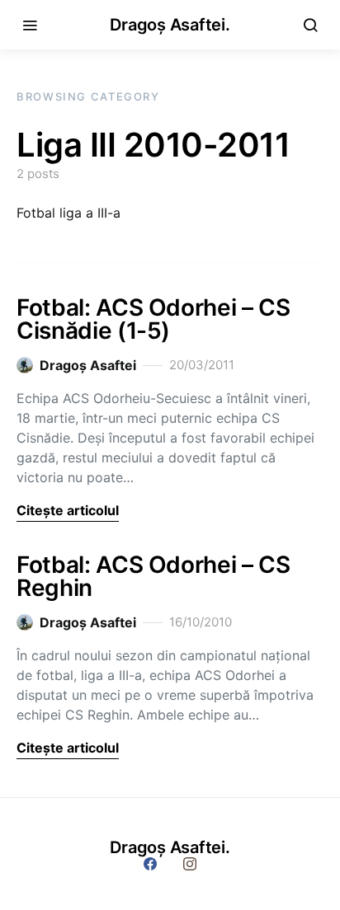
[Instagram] (190, 863)
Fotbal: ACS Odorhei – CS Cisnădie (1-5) (153, 319)
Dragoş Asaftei (88, 365)
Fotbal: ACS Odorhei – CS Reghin (153, 576)
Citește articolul (68, 510)
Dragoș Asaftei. (169, 25)
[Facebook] (150, 863)
